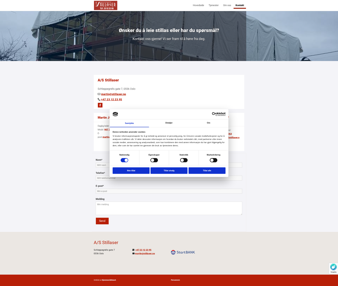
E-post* (100, 185)
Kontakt (240, 5)
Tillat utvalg (169, 171)
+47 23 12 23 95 (111, 99)
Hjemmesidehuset (109, 280)
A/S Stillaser (106, 242)
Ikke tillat (131, 171)
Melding (100, 199)
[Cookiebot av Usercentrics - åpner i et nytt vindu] (214, 114)
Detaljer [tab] (169, 123)
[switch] (154, 160)
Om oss (227, 5)
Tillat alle (207, 171)
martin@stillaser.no (113, 94)
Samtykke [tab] (129, 123)
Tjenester (214, 5)
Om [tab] (208, 123)
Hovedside (198, 5)
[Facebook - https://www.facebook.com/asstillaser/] (100, 105)
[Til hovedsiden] (106, 5)
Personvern (175, 280)
